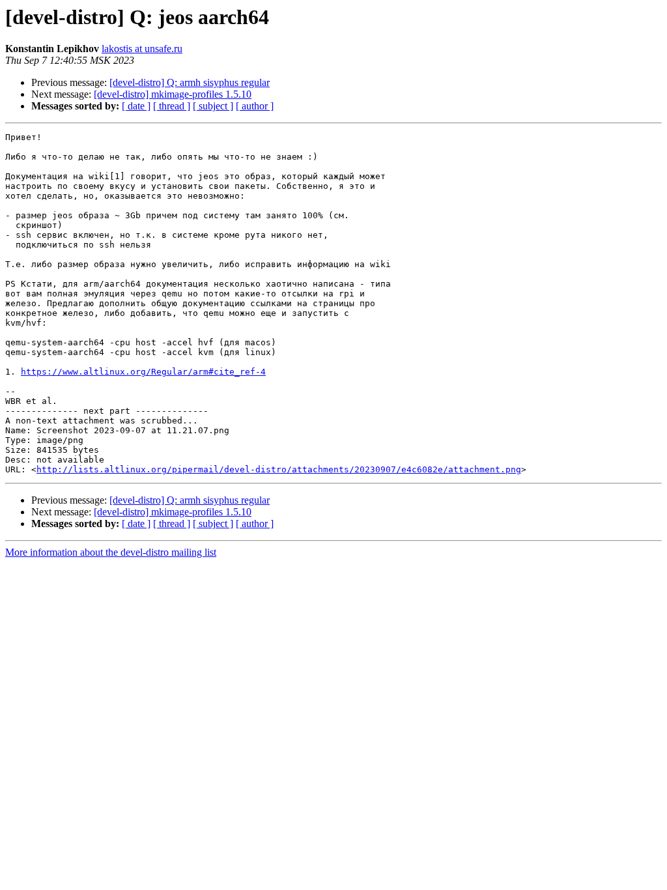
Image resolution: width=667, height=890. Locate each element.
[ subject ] (213, 105)
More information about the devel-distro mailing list (110, 552)
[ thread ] (171, 105)
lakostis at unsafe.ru (142, 48)
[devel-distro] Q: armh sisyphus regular (189, 82)
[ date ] (136, 105)
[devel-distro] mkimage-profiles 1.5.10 (172, 94)
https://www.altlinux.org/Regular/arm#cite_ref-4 (143, 372)
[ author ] (255, 105)
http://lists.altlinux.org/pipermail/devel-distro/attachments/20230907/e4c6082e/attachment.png (278, 469)
